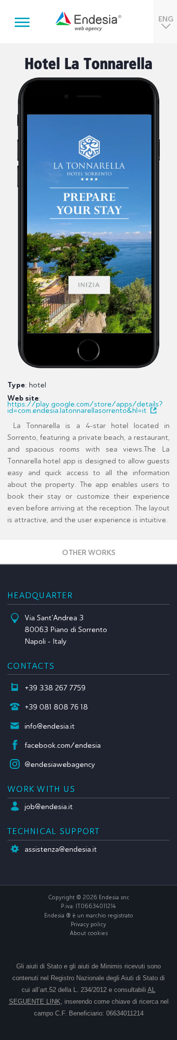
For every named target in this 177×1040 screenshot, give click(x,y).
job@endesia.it (49, 806)
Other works (89, 552)
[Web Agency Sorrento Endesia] (88, 21)
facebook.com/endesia (63, 745)
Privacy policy (88, 924)
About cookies (89, 933)
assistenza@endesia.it (61, 849)
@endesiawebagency (60, 764)
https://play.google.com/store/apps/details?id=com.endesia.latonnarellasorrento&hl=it (85, 407)
